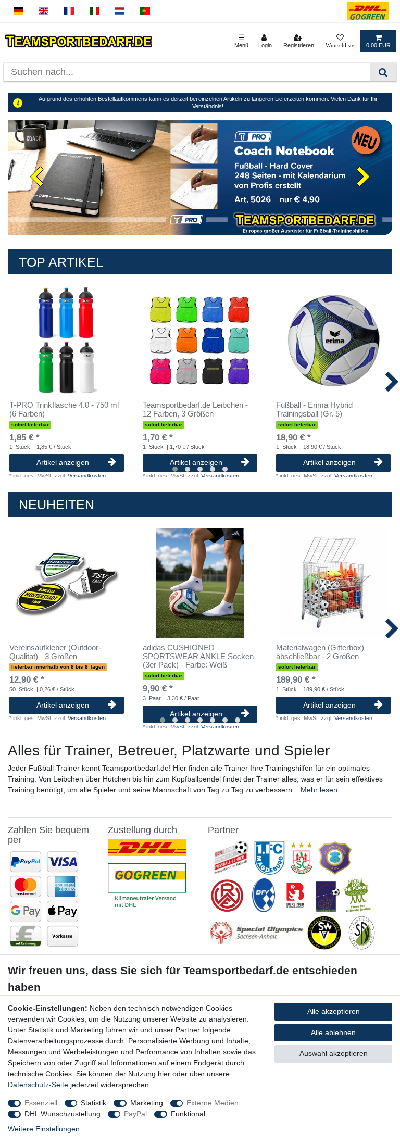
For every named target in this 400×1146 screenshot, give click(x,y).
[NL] (120, 11)
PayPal (135, 1114)
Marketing (146, 1103)
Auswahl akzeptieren (333, 1053)
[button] (37, 177)
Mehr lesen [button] (319, 790)
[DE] (18, 11)
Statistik (93, 1103)
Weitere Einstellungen (44, 1129)
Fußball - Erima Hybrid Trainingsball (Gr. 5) (314, 409)
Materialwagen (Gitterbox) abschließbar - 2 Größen (320, 652)
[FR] (69, 11)
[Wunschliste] (340, 41)
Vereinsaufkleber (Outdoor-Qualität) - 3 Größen (55, 652)
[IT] (94, 11)
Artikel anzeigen (62, 462)
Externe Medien (212, 1103)
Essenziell (40, 1103)
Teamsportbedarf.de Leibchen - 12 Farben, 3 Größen (195, 409)
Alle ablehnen (333, 1032)
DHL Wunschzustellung (62, 1114)
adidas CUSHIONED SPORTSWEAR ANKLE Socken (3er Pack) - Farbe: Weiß (198, 657)
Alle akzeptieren (333, 1011)
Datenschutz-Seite (38, 1084)
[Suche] (383, 72)
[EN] (44, 11)
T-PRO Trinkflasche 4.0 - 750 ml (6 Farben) (64, 409)
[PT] (145, 11)
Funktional (188, 1114)
